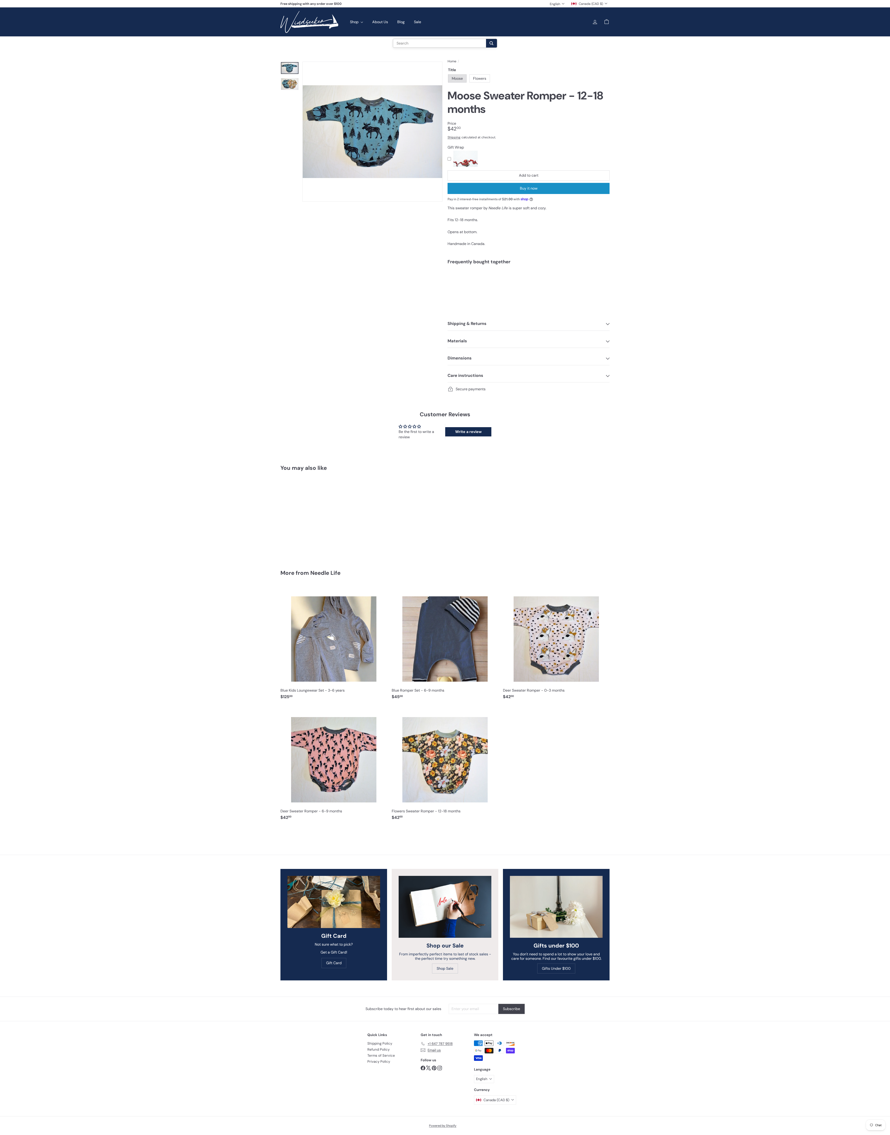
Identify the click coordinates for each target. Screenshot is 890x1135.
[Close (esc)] (515, 524)
